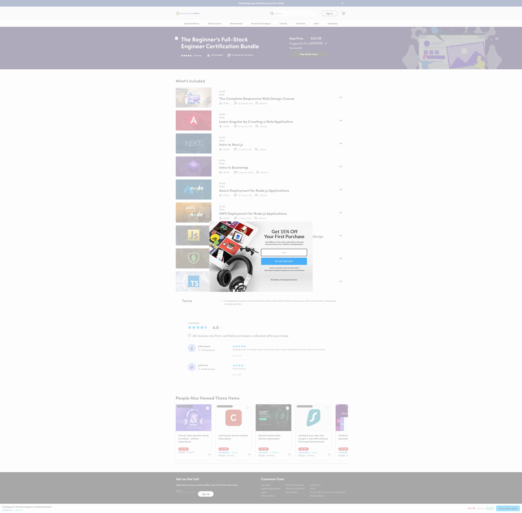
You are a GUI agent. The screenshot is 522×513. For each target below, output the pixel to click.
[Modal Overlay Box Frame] (261, 256)
